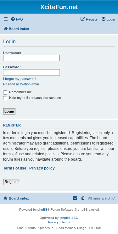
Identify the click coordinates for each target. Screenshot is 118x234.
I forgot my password (19, 79)
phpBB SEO (69, 217)
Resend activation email (21, 84)
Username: (12, 53)
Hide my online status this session (34, 98)
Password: (12, 67)
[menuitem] (16, 19)
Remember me (20, 92)
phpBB (42, 209)
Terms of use (14, 168)
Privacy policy (42, 168)
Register (11, 182)
